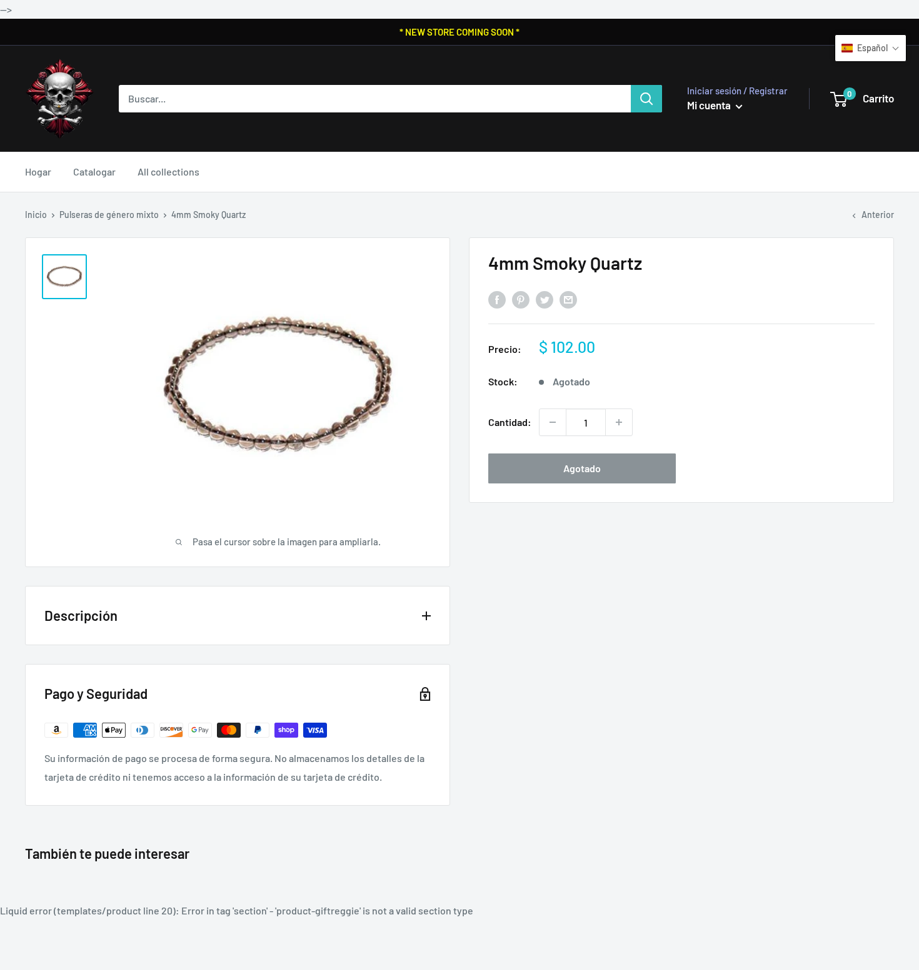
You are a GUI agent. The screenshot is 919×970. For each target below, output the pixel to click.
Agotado (582, 468)
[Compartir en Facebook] (497, 299)
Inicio (36, 214)
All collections (168, 171)
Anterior (877, 214)
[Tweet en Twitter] (544, 299)
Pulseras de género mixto (109, 214)
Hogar (38, 171)
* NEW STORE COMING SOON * (459, 31)
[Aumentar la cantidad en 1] (619, 422)
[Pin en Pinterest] (521, 299)
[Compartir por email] (568, 299)
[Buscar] (646, 98)
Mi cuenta (710, 105)
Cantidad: (509, 422)
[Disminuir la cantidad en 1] (553, 422)
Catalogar (94, 171)
